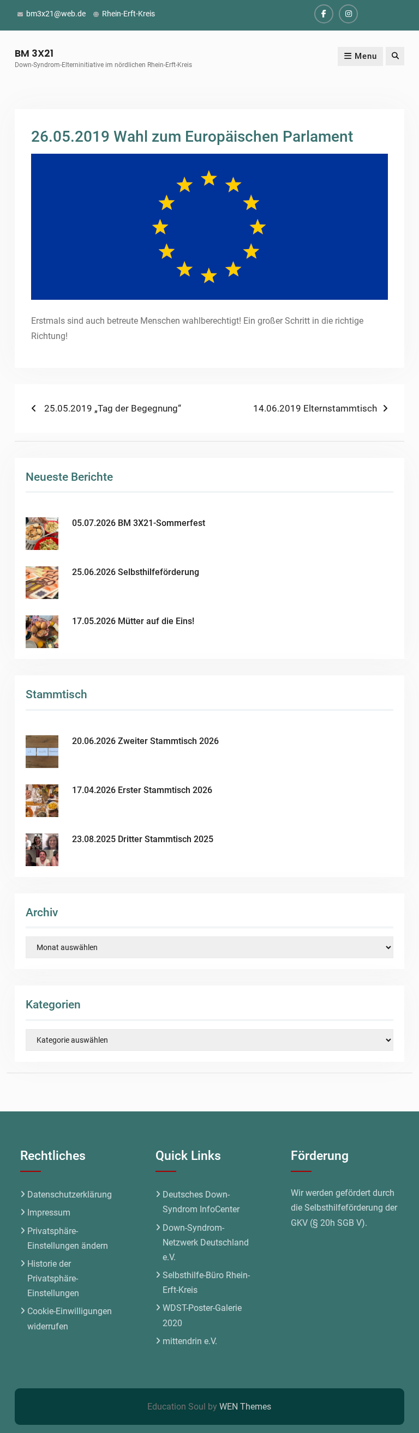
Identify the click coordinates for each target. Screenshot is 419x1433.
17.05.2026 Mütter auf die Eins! (133, 621)
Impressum (48, 1212)
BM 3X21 (34, 53)
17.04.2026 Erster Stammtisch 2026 (142, 790)
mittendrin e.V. (190, 1341)
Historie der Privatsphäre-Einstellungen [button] (53, 1278)
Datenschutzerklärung (69, 1194)
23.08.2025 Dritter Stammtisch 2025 (142, 839)
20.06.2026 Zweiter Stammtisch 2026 (145, 741)
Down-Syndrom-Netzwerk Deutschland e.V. (206, 1242)
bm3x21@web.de (56, 13)
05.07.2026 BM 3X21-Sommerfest (138, 523)
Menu (366, 56)
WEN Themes (245, 1406)
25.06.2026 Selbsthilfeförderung (135, 572)
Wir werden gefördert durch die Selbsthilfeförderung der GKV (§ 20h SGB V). (344, 1208)
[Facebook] (323, 13)
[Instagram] (348, 13)
